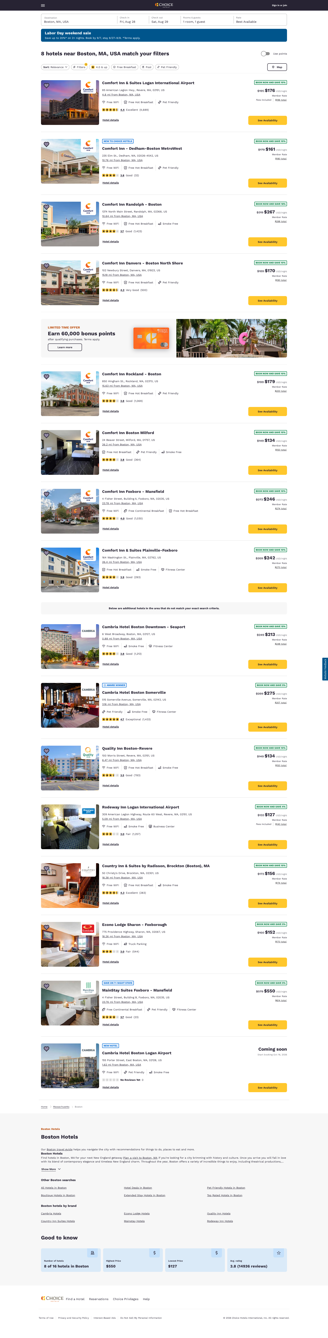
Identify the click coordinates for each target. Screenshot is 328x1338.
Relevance (53, 67)
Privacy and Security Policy (73, 1318)
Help (146, 1299)
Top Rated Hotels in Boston (224, 1195)
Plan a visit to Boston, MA (140, 1157)
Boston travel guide (60, 1149)
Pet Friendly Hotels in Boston (226, 1187)
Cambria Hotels (51, 1213)
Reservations (98, 1299)
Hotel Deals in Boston (138, 1187)
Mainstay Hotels (134, 1221)
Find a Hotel (75, 1299)
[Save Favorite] (46, 85)
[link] (65, 347)
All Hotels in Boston (54, 1187)
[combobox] (79, 19)
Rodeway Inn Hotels (220, 1221)
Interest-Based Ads (105, 1318)
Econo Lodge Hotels (137, 1213)
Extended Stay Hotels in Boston (144, 1195)
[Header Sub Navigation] (43, 5)
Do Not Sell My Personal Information (141, 1318)
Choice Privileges (125, 1299)
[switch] (266, 53)
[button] (325, 669)
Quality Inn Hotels (218, 1213)
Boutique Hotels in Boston (58, 1195)
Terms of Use (46, 1318)
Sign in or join (279, 5)
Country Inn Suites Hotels (58, 1221)
